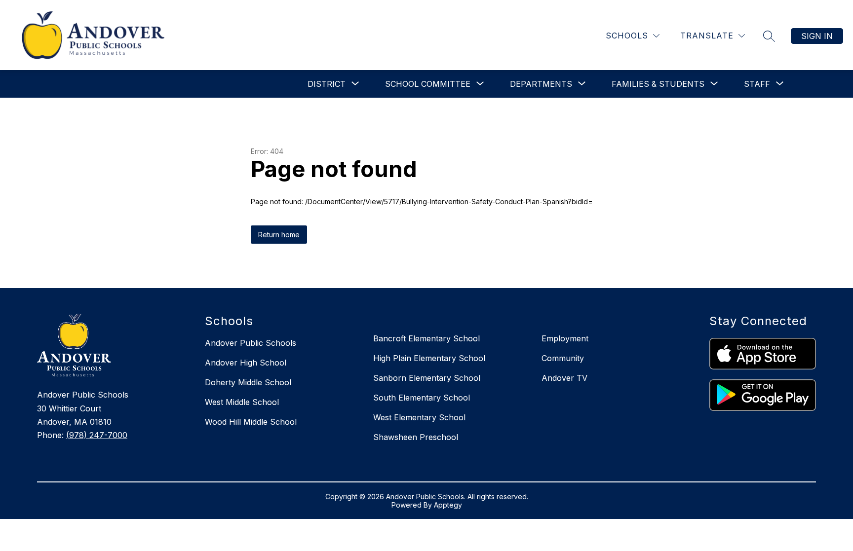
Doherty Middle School (248, 382)
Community (563, 358)
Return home (279, 234)
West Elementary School (419, 417)
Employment (565, 338)
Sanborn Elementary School (426, 378)
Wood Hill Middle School (251, 422)
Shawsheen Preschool (415, 437)
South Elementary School (421, 398)
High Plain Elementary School (429, 358)
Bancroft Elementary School (426, 338)
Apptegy (448, 505)
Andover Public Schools (250, 343)
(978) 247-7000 (96, 435)
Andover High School (245, 362)
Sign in (817, 36)
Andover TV (564, 378)
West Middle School (242, 402)
